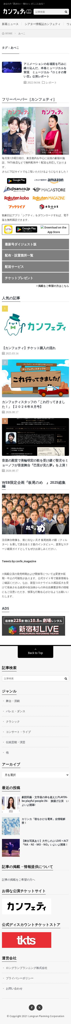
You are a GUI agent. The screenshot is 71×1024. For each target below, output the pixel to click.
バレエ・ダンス (15, 711)
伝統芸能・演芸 (15, 742)
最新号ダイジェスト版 (20, 244)
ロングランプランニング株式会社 (26, 968)
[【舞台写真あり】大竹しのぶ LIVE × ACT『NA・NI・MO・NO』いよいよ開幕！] (11, 848)
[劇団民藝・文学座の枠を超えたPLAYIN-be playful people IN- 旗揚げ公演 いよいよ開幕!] (11, 804)
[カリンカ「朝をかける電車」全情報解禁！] (11, 826)
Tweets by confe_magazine (19, 561)
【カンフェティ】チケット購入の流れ (29, 348)
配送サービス (14, 266)
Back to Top (35, 653)
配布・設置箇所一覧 (19, 255)
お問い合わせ (14, 988)
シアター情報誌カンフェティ (43, 24)
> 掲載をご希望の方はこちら (52, 286)
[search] (66, 12)
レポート (51, 82)
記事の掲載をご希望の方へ (18, 879)
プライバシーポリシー (20, 978)
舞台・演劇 (13, 701)
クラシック (13, 721)
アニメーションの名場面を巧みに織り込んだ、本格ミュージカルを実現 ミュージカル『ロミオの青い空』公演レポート (45, 70)
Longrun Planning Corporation (46, 1016)
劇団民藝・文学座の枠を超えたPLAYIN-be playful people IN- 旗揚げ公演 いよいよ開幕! (45, 801)
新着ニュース (10, 24)
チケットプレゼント (19, 278)
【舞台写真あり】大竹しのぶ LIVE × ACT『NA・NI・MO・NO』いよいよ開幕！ (45, 842)
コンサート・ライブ (18, 732)
